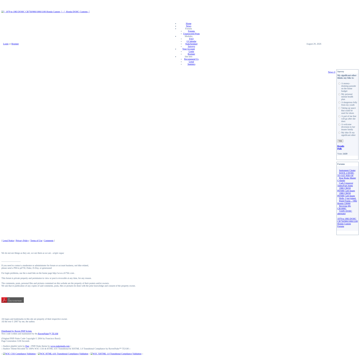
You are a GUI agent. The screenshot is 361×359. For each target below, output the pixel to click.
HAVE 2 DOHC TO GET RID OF (345, 174)
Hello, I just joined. (347, 198)
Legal (191, 61)
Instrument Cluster (347, 170)
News (188, 26)
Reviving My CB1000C (344, 207)
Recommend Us (191, 59)
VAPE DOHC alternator (344, 212)
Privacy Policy (22, 240)
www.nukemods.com (60, 346)
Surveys (191, 46)
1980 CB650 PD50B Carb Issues (346, 189)
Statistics (191, 64)
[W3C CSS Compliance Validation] (19, 354)
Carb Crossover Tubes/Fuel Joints (345, 184)
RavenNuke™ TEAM (48, 333)
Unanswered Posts (191, 33)
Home (188, 23)
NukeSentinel (191, 44)
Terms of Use (36, 240)
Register (15, 44)
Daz (27, 346)
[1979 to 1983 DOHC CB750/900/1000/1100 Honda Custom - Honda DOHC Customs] (45, 11)
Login (5, 44)
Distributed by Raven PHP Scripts (16, 331)
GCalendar (191, 41)
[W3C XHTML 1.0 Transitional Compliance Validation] (116, 354)
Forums (191, 31)
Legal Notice (8, 240)
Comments (48, 240)
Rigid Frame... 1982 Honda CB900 (347, 202)
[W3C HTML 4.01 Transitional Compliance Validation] (63, 354)
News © (331, 72)
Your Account (188, 49)
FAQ (191, 39)
